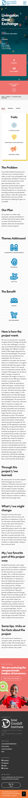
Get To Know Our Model (11, 678)
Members (10, 108)
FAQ (2, 751)
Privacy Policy (5, 746)
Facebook (6, 760)
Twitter (5, 765)
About (3, 108)
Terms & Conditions (6, 749)
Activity (18, 108)
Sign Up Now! (11, 785)
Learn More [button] (14, 795)
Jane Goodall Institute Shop (8, 743)
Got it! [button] (24, 793)
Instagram (6, 763)
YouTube (5, 768)
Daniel (14, 85)
